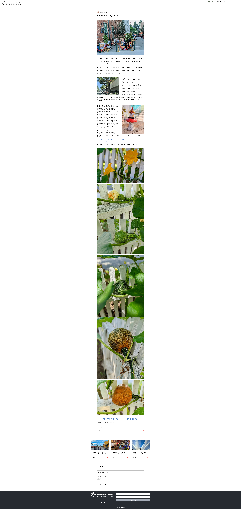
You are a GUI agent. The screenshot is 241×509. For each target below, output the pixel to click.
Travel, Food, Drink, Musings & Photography (104, 496)
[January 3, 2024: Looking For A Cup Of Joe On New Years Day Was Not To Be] (100, 445)
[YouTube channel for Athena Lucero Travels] (105, 502)
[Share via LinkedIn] (104, 427)
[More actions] (143, 12)
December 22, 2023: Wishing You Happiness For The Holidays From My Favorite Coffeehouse (120, 453)
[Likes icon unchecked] (101, 485)
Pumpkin (106, 422)
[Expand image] (120, 165)
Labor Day (112, 422)
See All (148, 437)
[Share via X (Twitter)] (101, 427)
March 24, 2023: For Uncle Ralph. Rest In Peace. (140, 453)
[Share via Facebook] (97, 427)
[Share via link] (107, 427)
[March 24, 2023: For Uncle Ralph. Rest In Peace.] (141, 445)
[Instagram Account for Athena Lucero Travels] (102, 502)
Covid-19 (100, 422)
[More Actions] (143, 479)
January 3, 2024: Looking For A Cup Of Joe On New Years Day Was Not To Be (99, 453)
